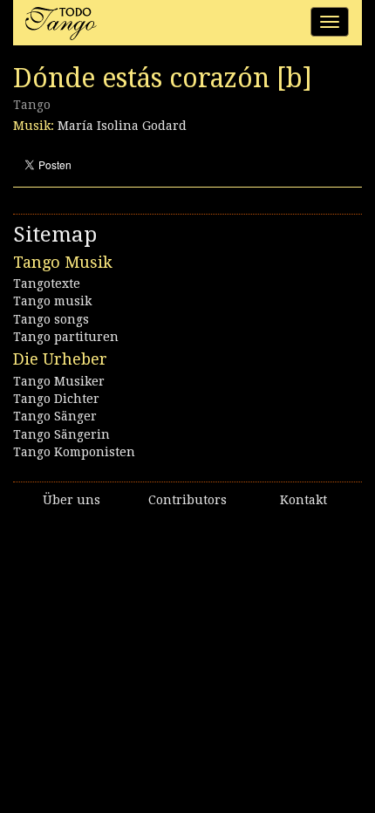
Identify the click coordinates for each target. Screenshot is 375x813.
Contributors (187, 500)
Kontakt (303, 500)
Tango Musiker (59, 381)
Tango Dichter (56, 399)
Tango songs (51, 319)
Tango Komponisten (74, 452)
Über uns (71, 500)
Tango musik (52, 301)
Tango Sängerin (61, 434)
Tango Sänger (55, 416)
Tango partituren (66, 337)
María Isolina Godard (122, 126)
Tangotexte (46, 283)
